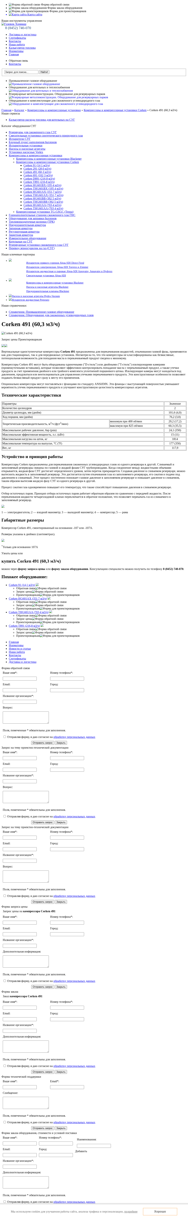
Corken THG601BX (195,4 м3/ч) (43, 188)
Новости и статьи (20, 648)
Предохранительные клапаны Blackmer (47, 291)
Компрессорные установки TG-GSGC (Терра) (44, 211)
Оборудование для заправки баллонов (33, 218)
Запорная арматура (20, 228)
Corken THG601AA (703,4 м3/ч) (43, 208)
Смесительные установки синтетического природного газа (46, 135)
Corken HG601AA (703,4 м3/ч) (42, 205)
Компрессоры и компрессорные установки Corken (115, 110)
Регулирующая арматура (24, 231)
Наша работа (17, 44)
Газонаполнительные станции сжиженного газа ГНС (42, 215)
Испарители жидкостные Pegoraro (30, 299)
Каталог (19, 110)
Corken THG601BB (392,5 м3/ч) (43, 201)
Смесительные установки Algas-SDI (46, 275)
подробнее (131, 1211)
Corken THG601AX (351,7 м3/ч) (43, 195)
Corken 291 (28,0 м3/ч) (37, 168)
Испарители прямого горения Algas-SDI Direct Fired (55, 263)
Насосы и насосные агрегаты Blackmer (47, 287)
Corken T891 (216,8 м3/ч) (39, 181)
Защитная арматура (21, 234)
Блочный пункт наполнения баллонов (33, 142)
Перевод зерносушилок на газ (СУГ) (32, 248)
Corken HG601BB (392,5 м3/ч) (42, 198)
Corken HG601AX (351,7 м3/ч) (43, 191)
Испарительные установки (25, 145)
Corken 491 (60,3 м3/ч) (37, 172)
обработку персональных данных (74, 737)
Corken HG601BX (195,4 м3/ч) (42, 185)
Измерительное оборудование (27, 238)
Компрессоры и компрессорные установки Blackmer (49, 158)
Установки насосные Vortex (26, 152)
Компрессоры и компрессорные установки (54, 110)
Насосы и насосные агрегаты (27, 148)
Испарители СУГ (19, 138)
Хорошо (160, 1211)
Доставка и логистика (22, 34)
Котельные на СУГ (20, 241)
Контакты (15, 41)
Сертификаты (17, 37)
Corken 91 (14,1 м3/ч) (37, 165)
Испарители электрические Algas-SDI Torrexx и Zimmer (57, 267)
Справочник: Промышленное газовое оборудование (41, 311)
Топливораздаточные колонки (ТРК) (32, 221)
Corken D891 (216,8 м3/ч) (39, 178)
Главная (14, 54)
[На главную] (13, 24)
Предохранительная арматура (27, 225)
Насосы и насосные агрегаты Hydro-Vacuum (36, 296)
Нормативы (16, 51)
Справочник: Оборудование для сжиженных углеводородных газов (51, 315)
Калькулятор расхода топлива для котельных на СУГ (42, 119)
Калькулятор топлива (22, 47)
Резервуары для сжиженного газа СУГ (33, 132)
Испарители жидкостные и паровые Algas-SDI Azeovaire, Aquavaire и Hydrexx (69, 271)
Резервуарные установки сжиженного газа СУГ (38, 244)
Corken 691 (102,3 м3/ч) (38, 175)
